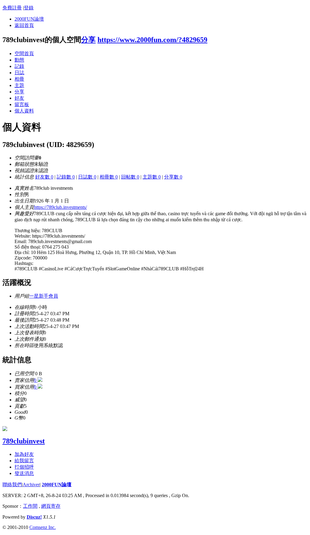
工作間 (30, 506)
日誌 (19, 72)
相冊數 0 (109, 176)
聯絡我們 (12, 484)
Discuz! (34, 517)
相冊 (19, 79)
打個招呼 (24, 467)
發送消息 (24, 473)
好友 (19, 98)
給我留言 (24, 460)
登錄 (29, 7)
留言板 (22, 104)
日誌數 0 (87, 176)
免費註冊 (12, 7)
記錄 (19, 66)
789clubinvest (23, 441)
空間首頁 (24, 53)
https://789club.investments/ (60, 207)
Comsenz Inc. (42, 527)
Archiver (31, 484)
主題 (19, 85)
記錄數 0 (66, 176)
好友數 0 (44, 176)
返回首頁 (24, 25)
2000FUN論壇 (29, 19)
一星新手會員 (43, 296)
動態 (19, 59)
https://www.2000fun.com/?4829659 (152, 40)
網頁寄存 (51, 506)
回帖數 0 (130, 176)
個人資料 (24, 110)
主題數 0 (152, 176)
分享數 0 (173, 176)
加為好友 (24, 454)
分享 (88, 40)
